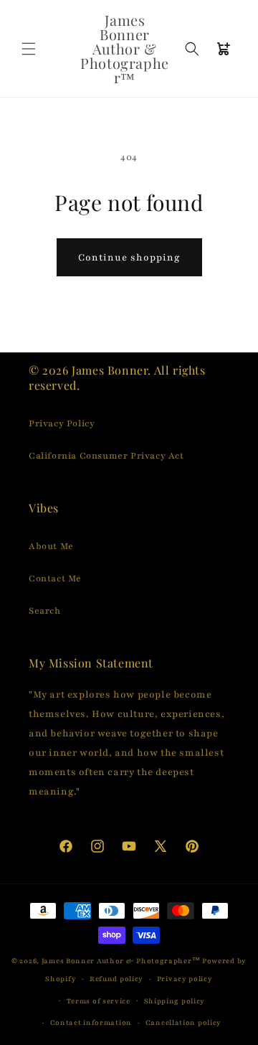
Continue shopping (129, 257)
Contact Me (55, 578)
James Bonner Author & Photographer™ (121, 960)
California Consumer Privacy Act (106, 455)
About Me (51, 546)
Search (45, 611)
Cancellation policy (183, 1022)
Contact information (91, 1022)
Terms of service (98, 1001)
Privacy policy (185, 978)
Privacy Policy (62, 423)
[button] (28, 49)
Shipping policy (175, 1001)
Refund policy (116, 978)
